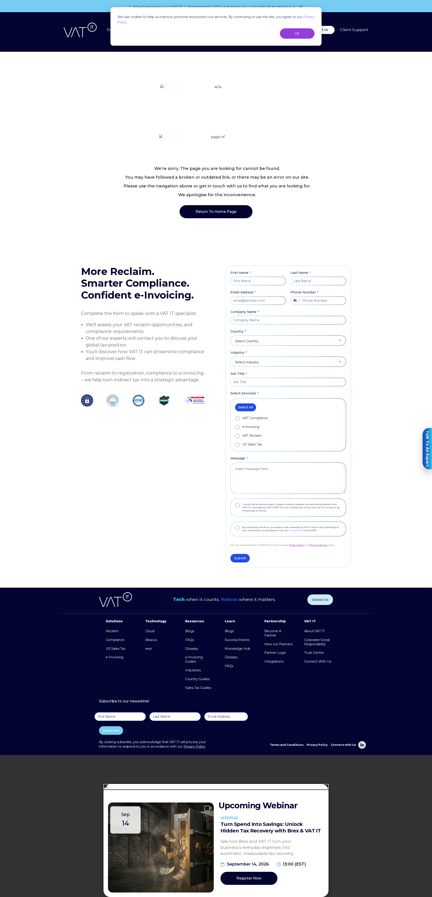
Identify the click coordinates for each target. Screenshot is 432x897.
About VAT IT (314, 631)
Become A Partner (272, 633)
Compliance (115, 640)
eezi (148, 649)
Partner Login (275, 653)
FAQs (189, 640)
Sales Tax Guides (198, 688)
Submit (240, 558)
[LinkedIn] (362, 745)
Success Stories (237, 640)
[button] (216, 786)
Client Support (354, 30)
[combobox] (296, 301)
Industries (193, 670)
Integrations (274, 661)
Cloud (149, 631)
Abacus (151, 640)
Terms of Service (318, 545)
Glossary (191, 649)
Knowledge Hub (237, 649)
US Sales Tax (252, 444)
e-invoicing (250, 427)
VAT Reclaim (252, 436)
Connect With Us (317, 661)
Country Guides (197, 679)
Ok (297, 33)
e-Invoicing (114, 657)
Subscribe (111, 730)
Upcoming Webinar (257, 805)
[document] (216, 826)
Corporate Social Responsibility (317, 642)
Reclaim (112, 631)
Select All (245, 407)
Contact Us (320, 599)
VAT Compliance (255, 418)
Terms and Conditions (287, 744)
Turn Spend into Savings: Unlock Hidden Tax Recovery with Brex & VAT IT (270, 827)
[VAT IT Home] (80, 29)
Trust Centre (314, 653)
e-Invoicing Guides (194, 659)
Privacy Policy (296, 530)
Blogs (189, 631)
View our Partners (278, 644)
